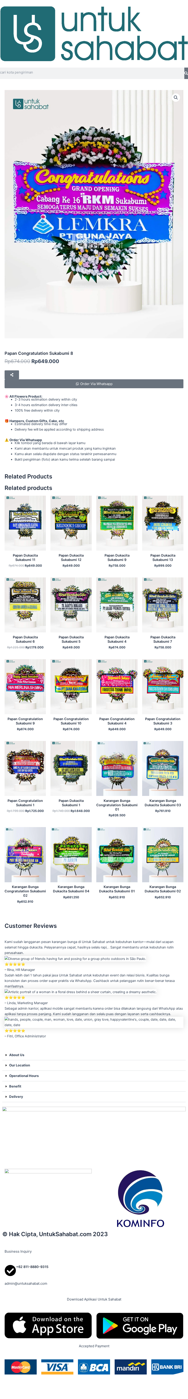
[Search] (186, 73)
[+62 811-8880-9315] (10, 1270)
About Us (16, 1055)
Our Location (19, 1065)
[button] (176, 97)
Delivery (16, 1097)
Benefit (15, 1086)
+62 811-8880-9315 (32, 1267)
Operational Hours (24, 1076)
